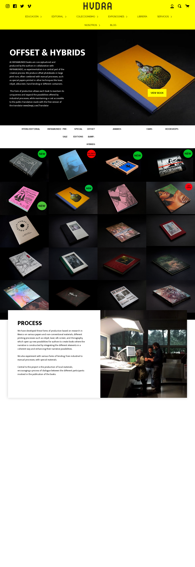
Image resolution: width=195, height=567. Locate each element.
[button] (137, 394)
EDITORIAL (58, 16)
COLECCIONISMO (86, 16)
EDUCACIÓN (32, 16)
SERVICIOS (163, 16)
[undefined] (73, 198)
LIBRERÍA (142, 16)
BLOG (113, 25)
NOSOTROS (91, 25)
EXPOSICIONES (116, 16)
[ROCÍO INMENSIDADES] (24, 165)
